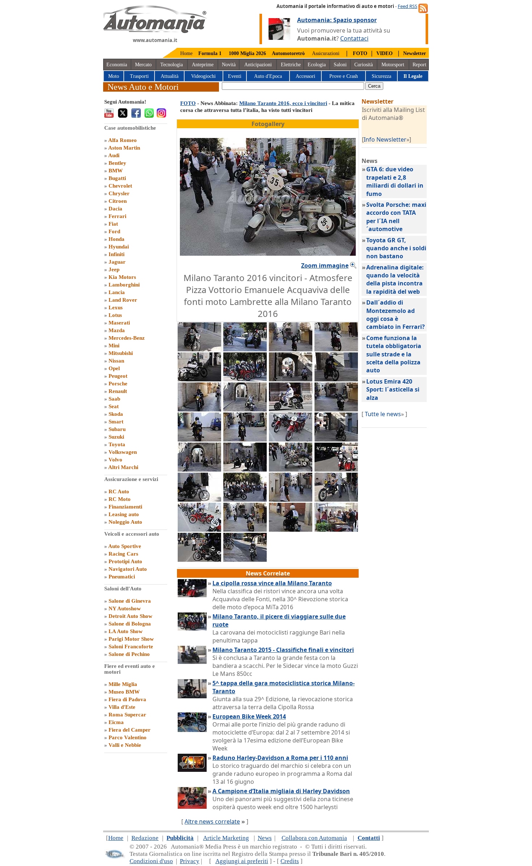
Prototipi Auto (125, 561)
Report (419, 64)
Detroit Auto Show (130, 616)
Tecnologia (171, 64)
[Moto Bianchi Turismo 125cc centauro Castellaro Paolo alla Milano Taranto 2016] (199, 349)
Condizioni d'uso (151, 861)
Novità (229, 64)
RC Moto (120, 499)
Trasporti (139, 76)
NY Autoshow (125, 608)
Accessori (305, 76)
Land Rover (123, 300)
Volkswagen (123, 452)
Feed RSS (407, 6)
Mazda (117, 330)
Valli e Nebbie (125, 745)
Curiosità (363, 64)
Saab (114, 399)
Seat (114, 406)
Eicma (116, 722)
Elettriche (291, 64)
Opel (114, 368)
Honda (116, 239)
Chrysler (119, 193)
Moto (113, 76)
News (265, 837)
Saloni (340, 64)
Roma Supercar (127, 715)
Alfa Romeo (122, 140)
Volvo (115, 460)
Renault (118, 391)
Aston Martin (124, 148)
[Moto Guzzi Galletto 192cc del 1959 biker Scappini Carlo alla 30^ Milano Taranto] (245, 530)
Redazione (145, 837)
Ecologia (317, 64)
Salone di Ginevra (130, 601)
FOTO (188, 103)
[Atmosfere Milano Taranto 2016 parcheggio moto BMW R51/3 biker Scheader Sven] (245, 499)
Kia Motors (122, 277)
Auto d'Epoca (268, 76)
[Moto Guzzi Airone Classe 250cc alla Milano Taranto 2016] (290, 439)
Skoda (116, 414)
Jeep (114, 269)
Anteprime (203, 64)
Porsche (118, 383)
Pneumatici (122, 577)
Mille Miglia (123, 684)
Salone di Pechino (129, 654)
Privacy (189, 861)
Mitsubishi (121, 353)
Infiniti (116, 254)
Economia (116, 64)
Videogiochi (203, 76)
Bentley (117, 163)
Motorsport (392, 64)
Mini (114, 345)
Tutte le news (383, 414)
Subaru (117, 429)
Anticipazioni (258, 64)
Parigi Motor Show (131, 639)
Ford (114, 231)
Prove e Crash (343, 76)
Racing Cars (123, 554)
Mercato (143, 64)
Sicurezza (381, 76)
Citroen (118, 201)
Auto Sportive (124, 546)
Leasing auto (124, 514)
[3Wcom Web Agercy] (114, 857)
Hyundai (119, 247)
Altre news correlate (212, 821)
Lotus (115, 315)
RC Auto (119, 491)
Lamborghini (124, 285)
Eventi (234, 76)
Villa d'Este (122, 707)
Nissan (116, 361)
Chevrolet (120, 186)
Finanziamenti (125, 507)
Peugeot (118, 376)
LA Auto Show (126, 631)
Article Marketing (226, 837)
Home (186, 53)
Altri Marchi (123, 467)
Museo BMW (124, 692)
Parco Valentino (128, 737)
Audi (113, 155)
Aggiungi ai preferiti (241, 861)
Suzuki (116, 437)
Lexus (116, 307)
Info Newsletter (385, 139)
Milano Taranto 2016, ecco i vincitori (283, 103)
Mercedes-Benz (127, 338)
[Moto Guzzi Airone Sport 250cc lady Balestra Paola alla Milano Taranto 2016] (336, 349)
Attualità (169, 76)
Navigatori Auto (128, 569)
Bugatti (117, 178)
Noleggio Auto (125, 522)
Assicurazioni (325, 53)
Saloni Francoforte (131, 646)
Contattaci (354, 38)
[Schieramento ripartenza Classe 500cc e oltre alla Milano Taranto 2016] (245, 379)
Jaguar (117, 262)
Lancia (117, 292)
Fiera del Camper (130, 730)
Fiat (113, 224)
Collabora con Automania (314, 837)
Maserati (119, 323)
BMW (116, 170)
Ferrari (117, 216)
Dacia (115, 209)
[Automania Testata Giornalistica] (155, 31)
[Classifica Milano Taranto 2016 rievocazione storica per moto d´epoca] (199, 499)
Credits (289, 861)
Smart (116, 421)
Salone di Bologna (130, 624)
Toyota (117, 444)
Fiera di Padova (127, 699)
